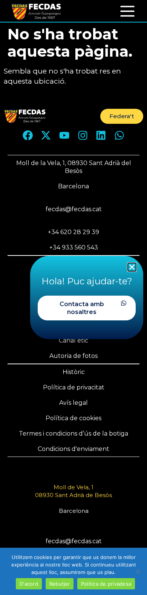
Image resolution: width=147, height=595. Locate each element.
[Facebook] (27, 135)
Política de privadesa (106, 584)
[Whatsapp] (119, 135)
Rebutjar (59, 584)
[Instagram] (83, 135)
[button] (128, 10)
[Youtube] (64, 135)
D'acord (29, 584)
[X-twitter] (46, 135)
